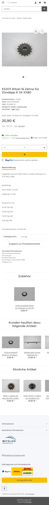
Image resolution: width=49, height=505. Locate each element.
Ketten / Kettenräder (19, 107)
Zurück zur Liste (9, 18)
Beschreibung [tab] (9, 167)
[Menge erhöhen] (44, 147)
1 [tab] (23, 77)
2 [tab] (25, 77)
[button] (35, 2)
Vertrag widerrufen (24, 480)
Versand (21, 126)
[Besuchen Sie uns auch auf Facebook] (4, 488)
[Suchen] (44, 8)
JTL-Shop (28, 502)
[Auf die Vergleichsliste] (36, 31)
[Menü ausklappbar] (3, 1)
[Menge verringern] (4, 147)
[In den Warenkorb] (4, 25)
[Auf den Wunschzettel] (42, 31)
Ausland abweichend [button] (22, 138)
